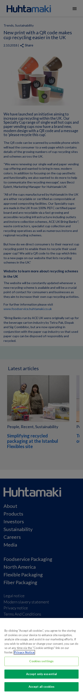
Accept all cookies (41, 686)
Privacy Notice (24, 652)
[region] (41, 656)
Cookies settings (41, 661)
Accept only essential (41, 674)
